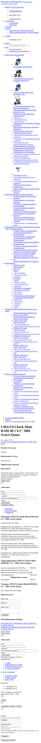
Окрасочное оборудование (14, 55)
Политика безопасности (13, 666)
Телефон (4, 496)
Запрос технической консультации (21, 30)
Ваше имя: (4, 599)
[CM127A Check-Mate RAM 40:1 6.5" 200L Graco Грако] (20, 444)
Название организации (9, 498)
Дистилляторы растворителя (15, 374)
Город (3, 500)
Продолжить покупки (8, 706)
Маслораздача (10, 263)
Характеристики (11, 511)
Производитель (5, 460)
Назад (4, 700)
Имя (2, 491)
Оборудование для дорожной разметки (19, 194)
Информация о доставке (13, 665)
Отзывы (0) (9, 512)
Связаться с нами (11, 676)
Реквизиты (13, 25)
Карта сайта (9, 679)
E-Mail (3, 716)
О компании (9, 21)
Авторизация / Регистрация (19, 51)
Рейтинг (4, 603)
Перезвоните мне (15, 11)
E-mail (3, 494)
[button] (8, 36)
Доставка (8, 27)
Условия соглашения (12, 668)
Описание (8, 509)
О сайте (8, 663)
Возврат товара (10, 677)
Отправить (5, 615)
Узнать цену (5, 481)
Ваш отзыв (5, 607)
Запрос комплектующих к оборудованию (24, 32)
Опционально (6, 724)
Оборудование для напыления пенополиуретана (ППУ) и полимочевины (22, 228)
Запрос (7, 29)
